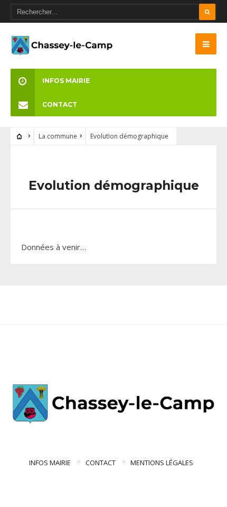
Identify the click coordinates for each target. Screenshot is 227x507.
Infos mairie (66, 81)
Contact (59, 104)
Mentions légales (161, 462)
